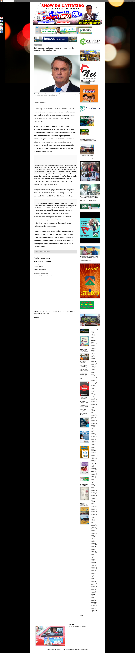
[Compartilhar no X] (46, 252)
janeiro (92, 342)
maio (92, 335)
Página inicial (56, 311)
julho (92, 332)
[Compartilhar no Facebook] (48, 252)
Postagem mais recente (39, 311)
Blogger (86, 649)
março (92, 339)
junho (92, 334)
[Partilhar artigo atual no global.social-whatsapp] (1, 24)
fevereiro (93, 340)
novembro (93, 345)
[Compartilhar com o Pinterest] (49, 252)
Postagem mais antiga (71, 311)
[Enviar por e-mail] (43, 252)
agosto (92, 331)
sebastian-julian (74, 649)
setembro (93, 348)
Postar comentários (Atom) (43, 313)
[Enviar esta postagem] (41, 251)
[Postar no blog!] (45, 252)
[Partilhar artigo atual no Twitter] (1, 29)
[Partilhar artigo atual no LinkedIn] (1, 32)
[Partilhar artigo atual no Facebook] (1, 21)
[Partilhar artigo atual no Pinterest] (1, 26)
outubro (92, 347)
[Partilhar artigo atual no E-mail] (1, 18)
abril (92, 337)
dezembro (93, 343)
